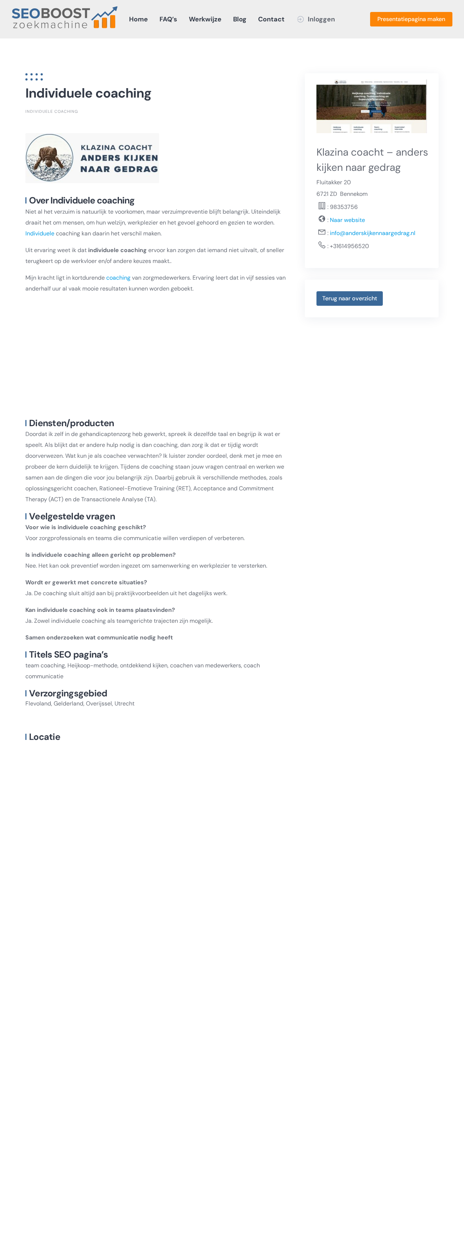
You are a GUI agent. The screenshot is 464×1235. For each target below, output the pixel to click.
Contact (271, 19)
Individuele (39, 233)
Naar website (346, 220)
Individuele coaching (51, 111)
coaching (118, 277)
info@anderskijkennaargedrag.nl (372, 233)
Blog (239, 19)
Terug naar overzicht (349, 298)
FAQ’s (168, 19)
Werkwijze (205, 19)
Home (138, 19)
